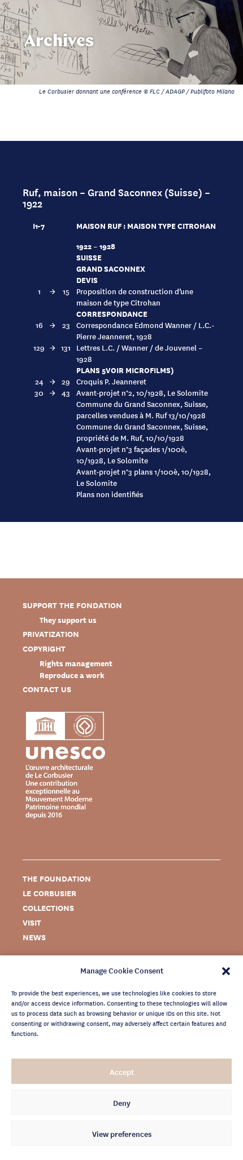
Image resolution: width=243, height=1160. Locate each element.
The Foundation (57, 878)
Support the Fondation (72, 605)
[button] (226, 970)
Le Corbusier (49, 893)
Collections (48, 908)
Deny (122, 1102)
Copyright (44, 648)
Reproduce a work (72, 675)
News (34, 937)
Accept (122, 1071)
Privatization (51, 634)
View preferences (121, 1133)
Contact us (47, 689)
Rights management (76, 663)
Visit (32, 922)
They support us (68, 620)
